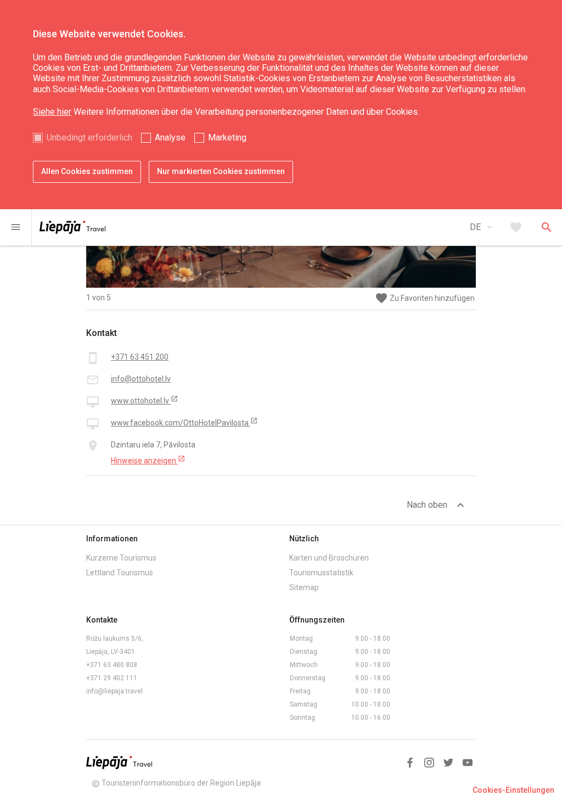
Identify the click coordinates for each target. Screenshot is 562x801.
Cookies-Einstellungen (513, 790)
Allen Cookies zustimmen (87, 171)
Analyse (170, 137)
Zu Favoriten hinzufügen (425, 298)
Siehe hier (52, 112)
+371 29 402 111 (111, 678)
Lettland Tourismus (119, 572)
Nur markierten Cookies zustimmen (221, 171)
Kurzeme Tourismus (121, 557)
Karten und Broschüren (329, 557)
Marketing (227, 137)
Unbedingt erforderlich (89, 137)
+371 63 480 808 (111, 665)
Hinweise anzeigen (148, 460)
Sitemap (304, 587)
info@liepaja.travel (114, 691)
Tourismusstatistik (321, 572)
